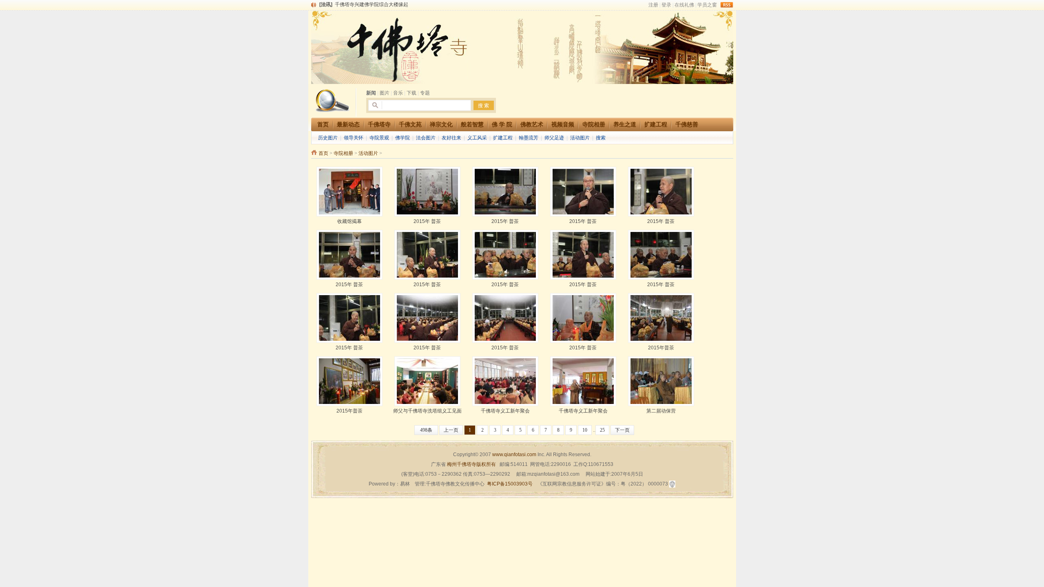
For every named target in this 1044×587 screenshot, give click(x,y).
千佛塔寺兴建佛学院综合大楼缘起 (371, 4)
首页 (323, 153)
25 (602, 430)
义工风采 (477, 138)
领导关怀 (353, 138)
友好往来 (451, 138)
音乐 (398, 93)
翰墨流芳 (528, 138)
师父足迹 (554, 138)
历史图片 (328, 138)
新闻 (371, 93)
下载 (411, 93)
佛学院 (402, 138)
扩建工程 (503, 138)
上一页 (451, 430)
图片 (384, 93)
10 (584, 430)
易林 (405, 484)
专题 (425, 93)
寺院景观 (379, 138)
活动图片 (580, 138)
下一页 (622, 430)
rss (726, 5)
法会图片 (426, 138)
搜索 (601, 138)
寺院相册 (343, 153)
